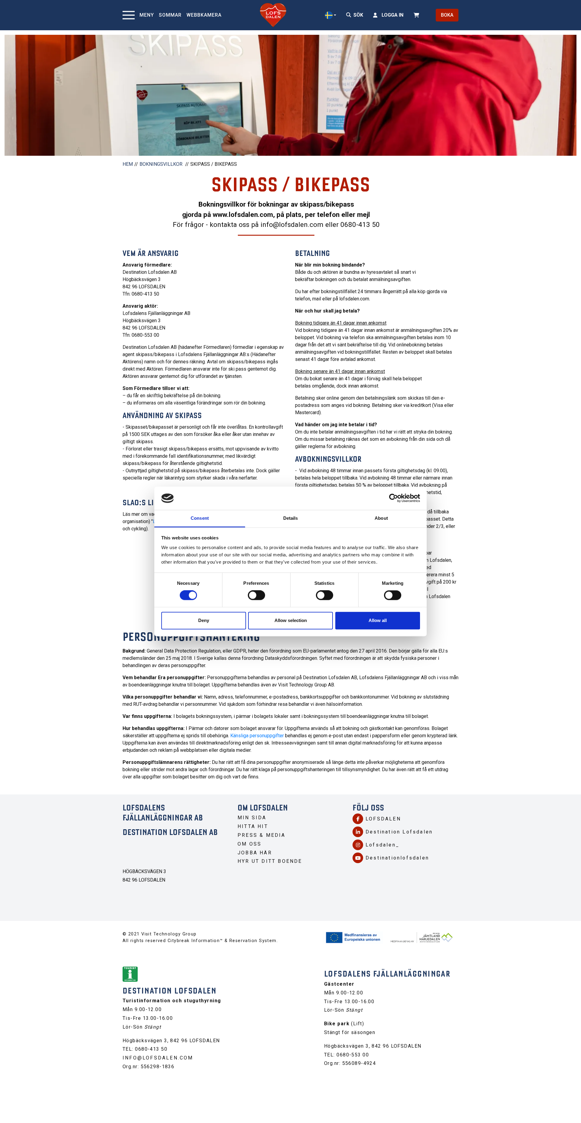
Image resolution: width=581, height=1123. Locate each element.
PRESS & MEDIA (262, 835)
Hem (128, 164)
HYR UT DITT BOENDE (270, 861)
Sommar (170, 15)
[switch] (256, 595)
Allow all (378, 620)
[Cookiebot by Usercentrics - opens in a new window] (393, 498)
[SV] (330, 15)
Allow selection (290, 620)
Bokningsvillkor (161, 164)
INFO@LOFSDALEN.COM (158, 1058)
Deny (203, 620)
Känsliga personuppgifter (257, 735)
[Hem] (273, 15)
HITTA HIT (253, 826)
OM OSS (249, 844)
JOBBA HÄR (255, 853)
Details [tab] (290, 518)
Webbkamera (204, 15)
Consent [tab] (200, 518)
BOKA (447, 15)
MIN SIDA (252, 817)
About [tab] (381, 518)
